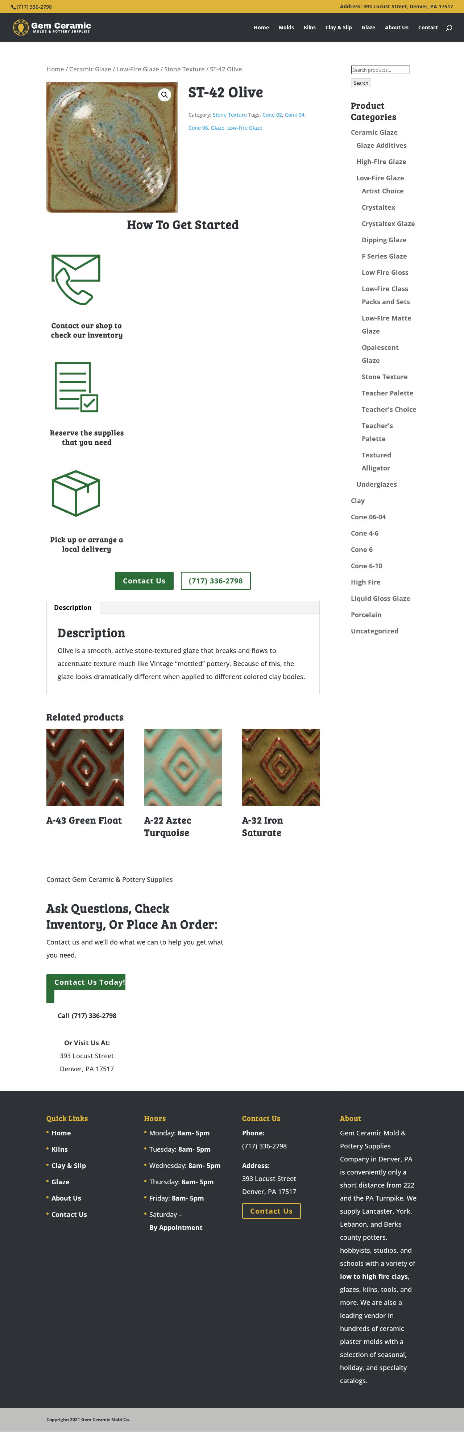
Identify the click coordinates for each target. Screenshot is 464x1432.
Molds (286, 28)
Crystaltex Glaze (388, 223)
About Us (397, 28)
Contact (428, 28)
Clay (358, 500)
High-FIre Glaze (381, 161)
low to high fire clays (374, 1276)
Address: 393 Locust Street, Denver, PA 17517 (396, 7)
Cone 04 (294, 114)
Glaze (368, 28)
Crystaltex (378, 207)
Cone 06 (198, 127)
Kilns (310, 28)
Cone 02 (272, 114)
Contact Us (144, 581)
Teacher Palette (388, 393)
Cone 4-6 (364, 533)
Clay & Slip (339, 28)
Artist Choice (383, 191)
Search (361, 83)
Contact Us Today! (89, 982)
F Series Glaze (384, 256)
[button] (164, 94)
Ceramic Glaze (90, 69)
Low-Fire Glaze (137, 69)
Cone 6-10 (366, 565)
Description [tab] (73, 607)
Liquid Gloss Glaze (380, 598)
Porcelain (366, 614)
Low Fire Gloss (385, 272)
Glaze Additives (381, 145)
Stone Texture (184, 69)
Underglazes (376, 484)
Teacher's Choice (389, 409)
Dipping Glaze (384, 239)
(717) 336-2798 (216, 581)
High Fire (366, 582)
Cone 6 (362, 549)
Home (261, 28)
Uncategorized (374, 631)
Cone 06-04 (368, 516)
